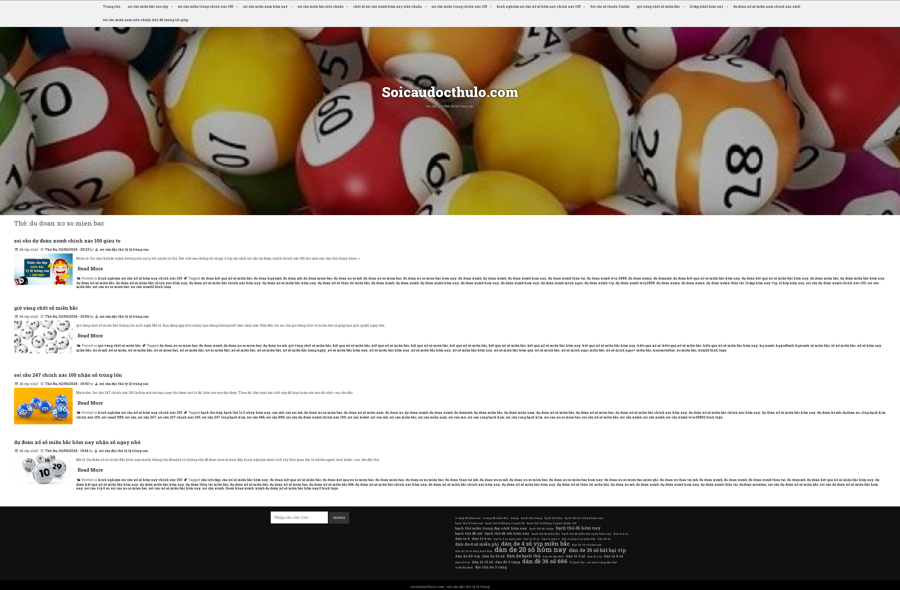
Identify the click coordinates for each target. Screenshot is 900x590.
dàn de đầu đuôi (553, 556)
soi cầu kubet (358, 417)
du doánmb (662, 278)
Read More (90, 268)
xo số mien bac (166, 350)
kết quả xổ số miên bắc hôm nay (554, 345)
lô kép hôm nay (792, 283)
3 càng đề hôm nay (468, 518)
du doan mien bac (317, 278)
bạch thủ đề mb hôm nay (507, 533)
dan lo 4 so (620, 533)
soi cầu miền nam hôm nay (265, 6)
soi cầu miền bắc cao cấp (148, 6)
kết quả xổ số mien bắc (429, 345)
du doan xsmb (469, 278)
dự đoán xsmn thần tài (725, 283)
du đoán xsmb (382, 283)
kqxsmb (802, 345)
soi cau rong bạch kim (486, 417)
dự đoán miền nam (519, 412)
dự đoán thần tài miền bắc (207, 484)
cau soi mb (294, 412)
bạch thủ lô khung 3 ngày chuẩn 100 (552, 523)
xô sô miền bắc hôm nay (472, 350)
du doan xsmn (640, 278)
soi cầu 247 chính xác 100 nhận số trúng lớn (68, 375)
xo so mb (100, 350)
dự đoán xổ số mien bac (595, 412)
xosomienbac (664, 350)
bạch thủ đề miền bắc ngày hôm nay (586, 533)
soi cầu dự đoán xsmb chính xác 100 (836, 283)
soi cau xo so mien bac (111, 286)
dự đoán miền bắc (488, 412)
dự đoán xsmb (407, 283)
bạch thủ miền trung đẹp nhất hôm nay (491, 528)
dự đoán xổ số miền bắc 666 (331, 484)
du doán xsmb (710, 480)
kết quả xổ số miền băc (507, 345)
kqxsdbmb (785, 345)
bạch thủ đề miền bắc (546, 533)
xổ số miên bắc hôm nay (347, 350)
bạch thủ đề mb (469, 533)
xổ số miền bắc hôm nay (431, 350)
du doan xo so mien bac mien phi (631, 480)
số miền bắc (820, 345)
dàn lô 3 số (575, 556)
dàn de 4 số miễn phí (477, 544)
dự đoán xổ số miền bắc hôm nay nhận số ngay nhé (77, 442)
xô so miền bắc (217, 350)
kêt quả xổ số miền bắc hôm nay (609, 345)
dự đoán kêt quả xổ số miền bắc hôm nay (706, 278)
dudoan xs (851, 412)
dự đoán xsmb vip (599, 283)
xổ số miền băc (243, 350)
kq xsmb (766, 345)
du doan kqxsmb (267, 278)
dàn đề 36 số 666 (544, 561)
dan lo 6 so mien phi (507, 539)
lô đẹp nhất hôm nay (707, 6)
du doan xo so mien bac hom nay (430, 278)
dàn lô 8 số (462, 562)
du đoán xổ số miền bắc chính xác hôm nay (152, 283)
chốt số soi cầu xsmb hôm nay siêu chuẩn (387, 6)
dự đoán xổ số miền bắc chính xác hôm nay (225, 283)
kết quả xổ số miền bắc (468, 345)
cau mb (278, 412)
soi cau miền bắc (402, 417)
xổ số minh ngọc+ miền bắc (628, 350)
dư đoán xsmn (668, 283)
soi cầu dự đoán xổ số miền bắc (793, 484)
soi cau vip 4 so (96, 488)
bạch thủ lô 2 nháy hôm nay (247, 412)
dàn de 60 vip (467, 556)
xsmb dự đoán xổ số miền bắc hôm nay (287, 488)
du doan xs (394, 412)
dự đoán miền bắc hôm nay (862, 278)
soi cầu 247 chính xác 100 (179, 417)
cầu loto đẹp (210, 480)
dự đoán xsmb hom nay (679, 484)
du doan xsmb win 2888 (607, 278)
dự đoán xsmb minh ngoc (562, 283)
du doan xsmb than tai (566, 278)
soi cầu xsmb (141, 286)
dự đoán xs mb (275, 345)
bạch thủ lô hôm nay (469, 523)
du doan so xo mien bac (424, 480)
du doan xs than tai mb (679, 480)
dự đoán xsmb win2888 (635, 283)
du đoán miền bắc (824, 278)
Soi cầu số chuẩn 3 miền (610, 6)
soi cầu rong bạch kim (524, 417)
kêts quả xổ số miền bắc (681, 345)
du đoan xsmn (693, 283)
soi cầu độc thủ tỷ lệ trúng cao (124, 249)
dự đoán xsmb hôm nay (439, 283)
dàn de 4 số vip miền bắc (535, 543)
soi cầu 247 (147, 417)
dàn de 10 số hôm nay (587, 544)
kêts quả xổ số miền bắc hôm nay (730, 345)
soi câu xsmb (653, 417)
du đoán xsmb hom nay (520, 283)
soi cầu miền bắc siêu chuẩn (320, 6)
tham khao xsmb (239, 488)
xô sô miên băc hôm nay (389, 350)
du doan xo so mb (348, 278)
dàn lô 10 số (482, 562)
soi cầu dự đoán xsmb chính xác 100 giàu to (67, 240)
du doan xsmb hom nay (527, 278)
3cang (514, 518)
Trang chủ (111, 6)
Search (339, 517)
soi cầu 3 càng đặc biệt (602, 562)
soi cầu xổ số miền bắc (600, 417)
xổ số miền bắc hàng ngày (304, 350)
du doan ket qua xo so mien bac (348, 480)
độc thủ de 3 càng (491, 567)
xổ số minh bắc (547, 350)
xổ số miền (118, 350)
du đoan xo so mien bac (243, 345)
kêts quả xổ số (649, 345)
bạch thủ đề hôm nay (578, 528)
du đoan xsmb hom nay (480, 283)
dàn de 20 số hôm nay (531, 549)
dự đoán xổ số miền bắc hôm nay (289, 283)
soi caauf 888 (112, 417)
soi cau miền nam (432, 417)
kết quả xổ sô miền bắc (351, 345)
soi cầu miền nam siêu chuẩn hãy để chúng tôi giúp (145, 20)
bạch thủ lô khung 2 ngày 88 (505, 523)
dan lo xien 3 (550, 539)
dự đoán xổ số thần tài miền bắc (344, 283)
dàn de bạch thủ (523, 555)
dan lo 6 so (481, 538)
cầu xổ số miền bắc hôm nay (245, 480)
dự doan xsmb (494, 278)
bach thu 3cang (531, 518)
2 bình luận (161, 286)
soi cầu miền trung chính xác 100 (205, 6)
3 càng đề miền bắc (495, 518)
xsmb (702, 350)
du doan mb (292, 278)
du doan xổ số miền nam (364, 412)
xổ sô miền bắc (269, 350)
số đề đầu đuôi (464, 567)
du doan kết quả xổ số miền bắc (226, 278)
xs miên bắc (686, 350)
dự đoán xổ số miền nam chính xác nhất (766, 6)
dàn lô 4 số (594, 556)
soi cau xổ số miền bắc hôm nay (175, 488)
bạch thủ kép (211, 412)
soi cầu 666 (256, 417)
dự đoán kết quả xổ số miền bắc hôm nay (775, 278)
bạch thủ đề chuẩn (541, 528)
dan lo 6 (462, 538)
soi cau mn (457, 417)
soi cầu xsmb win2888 (685, 417)
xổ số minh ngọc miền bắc (582, 350)
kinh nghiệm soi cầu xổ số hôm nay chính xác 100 (539, 6)
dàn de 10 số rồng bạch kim (473, 551)
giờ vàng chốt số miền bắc (658, 6)
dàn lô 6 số (613, 556)
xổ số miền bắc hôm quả (513, 350)
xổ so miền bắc (192, 350)
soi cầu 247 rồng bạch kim (223, 417)
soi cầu (130, 417)
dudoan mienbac (753, 484)
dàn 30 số (604, 539)
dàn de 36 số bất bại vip (597, 550)
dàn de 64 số (493, 556)
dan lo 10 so (531, 539)
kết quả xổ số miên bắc (390, 345)
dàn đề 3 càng (507, 562)
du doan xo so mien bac (382, 278)
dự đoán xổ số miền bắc (95, 283)
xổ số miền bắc (140, 350)
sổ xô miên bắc (843, 345)
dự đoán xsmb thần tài (719, 484)
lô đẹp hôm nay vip (761, 283)
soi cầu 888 (275, 417)
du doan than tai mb (461, 480)
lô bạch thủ (577, 562)
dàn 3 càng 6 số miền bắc (579, 539)
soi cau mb (379, 417)
